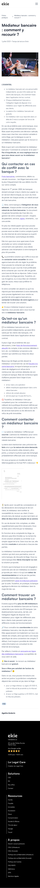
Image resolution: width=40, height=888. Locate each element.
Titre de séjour (12, 825)
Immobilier (11, 807)
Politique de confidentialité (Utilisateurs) (20, 854)
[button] (36, 3)
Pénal (10, 814)
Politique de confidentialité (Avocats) (19, 858)
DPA (9, 872)
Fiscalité (10, 803)
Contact (10, 788)
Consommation (13, 818)
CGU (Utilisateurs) (14, 847)
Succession (11, 810)
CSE (9, 777)
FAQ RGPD (11, 865)
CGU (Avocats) (13, 851)
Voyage (10, 829)
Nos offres (11, 785)
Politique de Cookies (14, 862)
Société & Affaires (13, 821)
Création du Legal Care (15, 766)
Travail (10, 832)
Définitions (11, 869)
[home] (5, 4)
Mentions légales (13, 876)
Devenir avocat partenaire (16, 844)
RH (9, 781)
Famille (10, 800)
